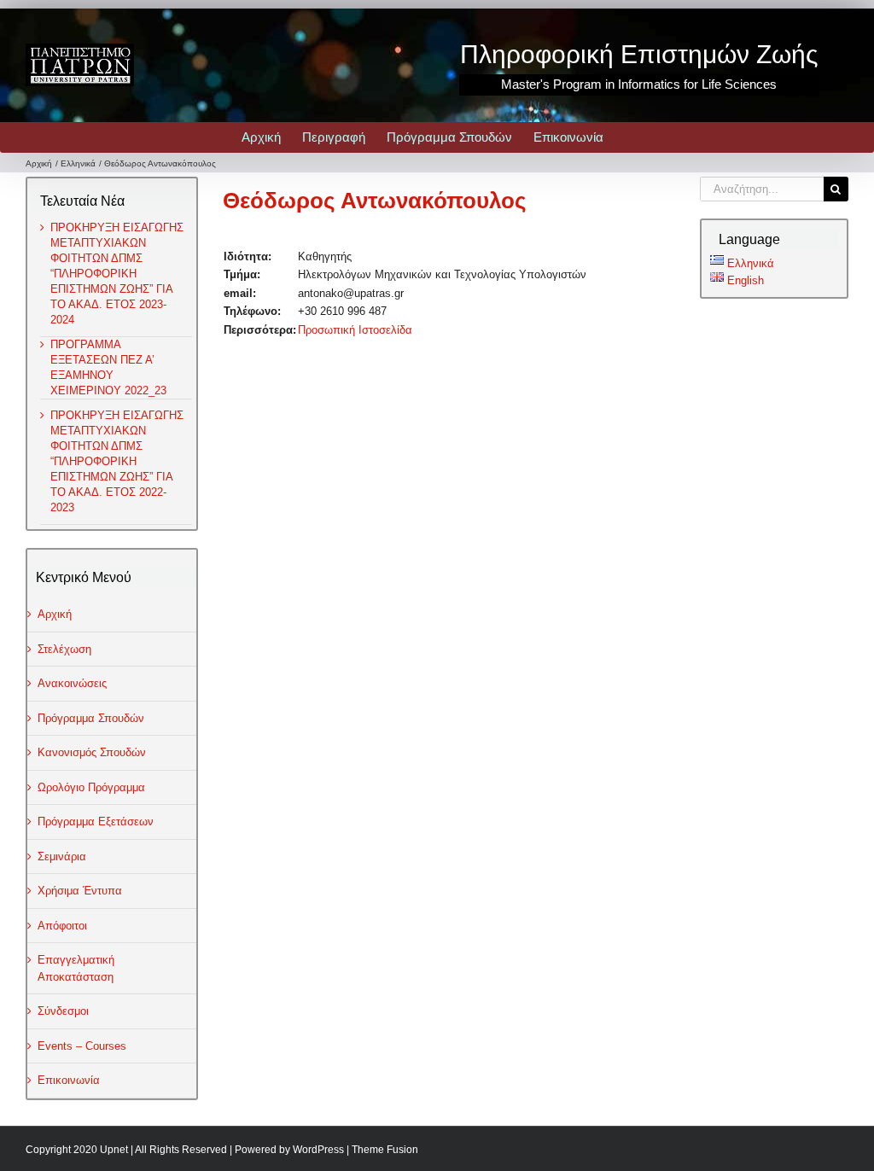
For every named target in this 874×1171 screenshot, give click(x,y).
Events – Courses (82, 1046)
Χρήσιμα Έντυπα (80, 890)
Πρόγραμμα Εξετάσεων (96, 821)
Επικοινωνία (69, 1080)
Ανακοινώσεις (72, 683)
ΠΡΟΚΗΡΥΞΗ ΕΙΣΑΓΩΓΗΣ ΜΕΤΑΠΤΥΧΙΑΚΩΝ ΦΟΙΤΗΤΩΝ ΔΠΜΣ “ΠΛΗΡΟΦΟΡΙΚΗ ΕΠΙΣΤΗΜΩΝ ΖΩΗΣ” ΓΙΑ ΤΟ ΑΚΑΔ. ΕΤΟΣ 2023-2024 (117, 273)
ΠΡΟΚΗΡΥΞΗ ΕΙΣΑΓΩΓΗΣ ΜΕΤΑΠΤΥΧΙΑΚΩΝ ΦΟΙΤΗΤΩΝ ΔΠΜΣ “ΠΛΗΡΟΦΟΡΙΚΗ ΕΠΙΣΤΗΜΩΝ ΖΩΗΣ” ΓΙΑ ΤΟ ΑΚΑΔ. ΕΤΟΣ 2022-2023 (117, 461)
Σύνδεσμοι (63, 1011)
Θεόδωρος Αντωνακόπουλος (375, 200)
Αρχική (55, 614)
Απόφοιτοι (62, 925)
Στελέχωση (64, 649)
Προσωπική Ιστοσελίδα (355, 329)
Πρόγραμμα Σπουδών (91, 718)
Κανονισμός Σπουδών (92, 752)
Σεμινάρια (62, 856)
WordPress (318, 1150)
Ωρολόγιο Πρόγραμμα (91, 787)
